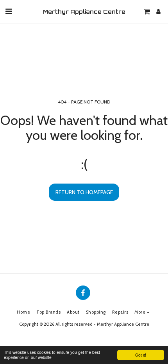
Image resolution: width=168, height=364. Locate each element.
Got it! (140, 355)
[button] (8, 11)
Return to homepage (84, 192)
